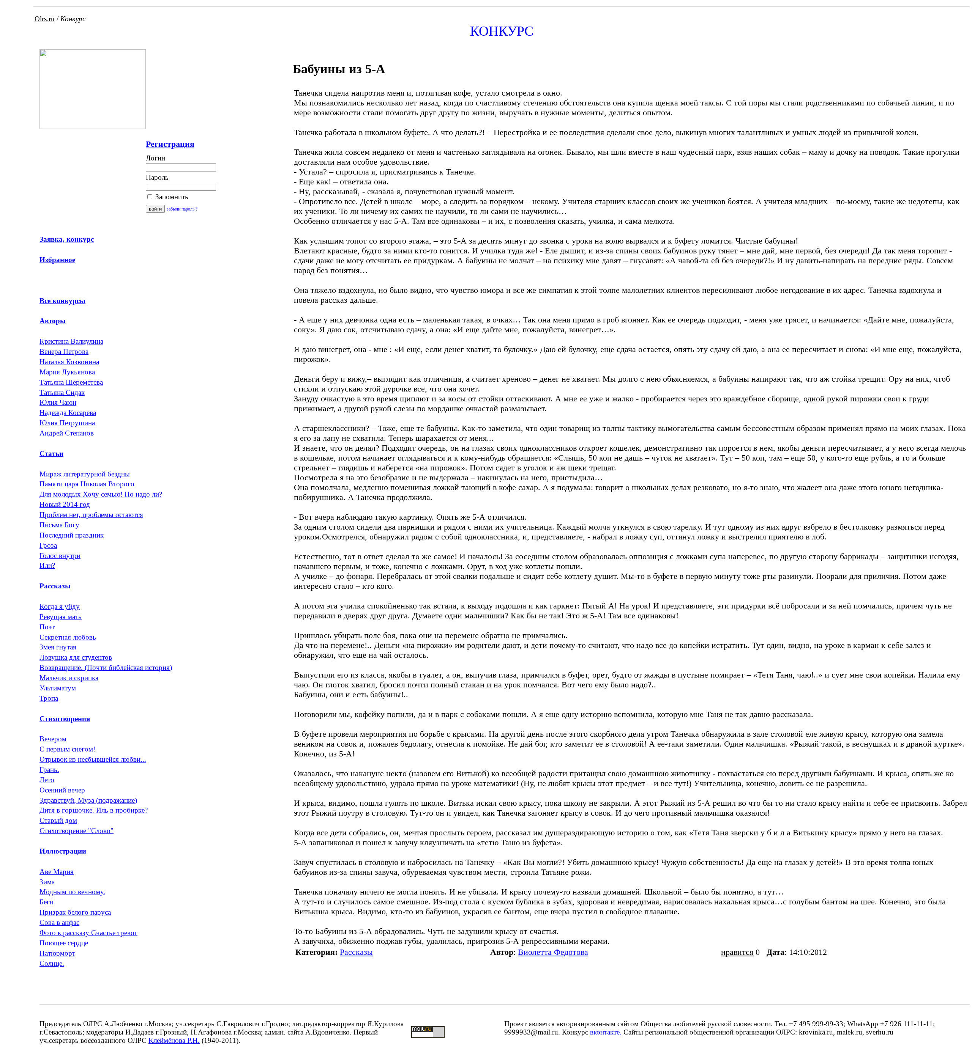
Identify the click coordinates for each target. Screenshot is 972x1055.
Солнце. (51, 963)
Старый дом (58, 820)
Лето (46, 780)
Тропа (48, 698)
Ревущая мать (60, 617)
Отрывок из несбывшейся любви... (92, 759)
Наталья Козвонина (69, 362)
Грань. (49, 770)
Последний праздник (71, 535)
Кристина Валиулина (71, 341)
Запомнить (170, 197)
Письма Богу (59, 525)
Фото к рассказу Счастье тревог (88, 933)
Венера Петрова (63, 351)
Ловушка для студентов (75, 657)
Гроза (48, 545)
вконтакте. (606, 1032)
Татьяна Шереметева (71, 382)
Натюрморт (57, 953)
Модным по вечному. (72, 892)
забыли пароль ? (182, 209)
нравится (737, 952)
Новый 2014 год (64, 504)
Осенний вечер (62, 790)
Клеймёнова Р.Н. (174, 1040)
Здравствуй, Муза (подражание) (88, 800)
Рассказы (356, 952)
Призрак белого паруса (75, 912)
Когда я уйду (59, 606)
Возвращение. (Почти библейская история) (105, 667)
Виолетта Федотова (553, 952)
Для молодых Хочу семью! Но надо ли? (100, 494)
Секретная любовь (67, 637)
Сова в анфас (59, 922)
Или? (47, 565)
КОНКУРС (501, 31)
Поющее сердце (63, 943)
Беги (46, 902)
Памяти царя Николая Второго (86, 484)
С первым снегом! (67, 749)
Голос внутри (59, 556)
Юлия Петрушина (67, 423)
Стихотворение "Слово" (76, 831)
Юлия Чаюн (57, 402)
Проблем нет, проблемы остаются (91, 515)
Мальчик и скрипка (68, 678)
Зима (47, 882)
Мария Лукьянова (67, 372)
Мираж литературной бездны (84, 474)
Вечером (52, 739)
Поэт (47, 627)
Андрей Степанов (66, 433)
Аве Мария (56, 872)
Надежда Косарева (67, 413)
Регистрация (170, 144)
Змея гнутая (57, 647)
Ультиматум (57, 688)
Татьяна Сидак (62, 392)
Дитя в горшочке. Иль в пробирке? (93, 810)
